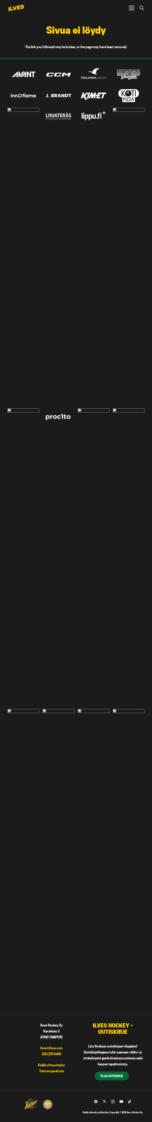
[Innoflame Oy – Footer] (23, 95)
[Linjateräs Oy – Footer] (58, 116)
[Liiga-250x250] (31, 1104)
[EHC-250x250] (48, 1104)
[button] (131, 8)
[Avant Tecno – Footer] (23, 74)
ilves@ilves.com (51, 1048)
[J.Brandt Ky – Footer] (58, 95)
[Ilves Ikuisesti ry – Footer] (128, 74)
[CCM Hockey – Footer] (58, 74)
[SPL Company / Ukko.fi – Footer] (128, 557)
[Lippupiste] (93, 116)
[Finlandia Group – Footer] (93, 74)
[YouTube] (121, 1101)
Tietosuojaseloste (51, 1071)
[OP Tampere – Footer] (128, 256)
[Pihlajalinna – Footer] (23, 557)
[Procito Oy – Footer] (58, 417)
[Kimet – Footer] (93, 95)
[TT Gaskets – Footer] (128, 857)
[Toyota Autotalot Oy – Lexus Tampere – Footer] (93, 857)
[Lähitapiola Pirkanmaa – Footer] (23, 256)
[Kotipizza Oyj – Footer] (128, 95)
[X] (104, 1101)
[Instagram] (112, 1101)
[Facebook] (96, 1101)
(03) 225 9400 (51, 1054)
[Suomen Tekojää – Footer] (58, 857)
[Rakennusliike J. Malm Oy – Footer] (93, 557)
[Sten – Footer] (23, 857)
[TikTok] (129, 1101)
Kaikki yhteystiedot (51, 1065)
